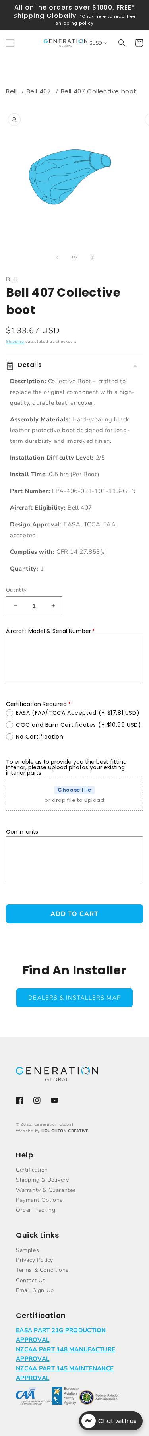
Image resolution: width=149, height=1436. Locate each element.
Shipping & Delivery (42, 1180)
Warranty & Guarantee (46, 1190)
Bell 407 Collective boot (99, 91)
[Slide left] (57, 257)
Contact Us (31, 1280)
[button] (10, 43)
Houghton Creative (65, 1131)
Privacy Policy (34, 1260)
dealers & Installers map (74, 998)
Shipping (15, 341)
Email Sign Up (35, 1290)
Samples (27, 1250)
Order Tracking (35, 1210)
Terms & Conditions (42, 1270)
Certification (32, 1170)
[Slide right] (92, 257)
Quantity (16, 590)
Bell (11, 91)
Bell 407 (39, 91)
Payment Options (39, 1200)
